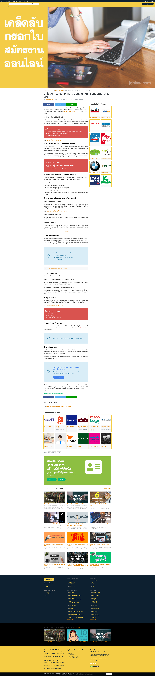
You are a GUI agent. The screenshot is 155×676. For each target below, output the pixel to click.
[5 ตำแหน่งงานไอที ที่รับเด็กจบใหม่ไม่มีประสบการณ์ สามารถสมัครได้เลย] (77, 517)
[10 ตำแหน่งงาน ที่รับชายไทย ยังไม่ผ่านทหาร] (54, 497)
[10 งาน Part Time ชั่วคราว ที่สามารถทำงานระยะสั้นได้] (77, 537)
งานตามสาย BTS (20, 6)
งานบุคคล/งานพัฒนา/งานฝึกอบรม (76, 616)
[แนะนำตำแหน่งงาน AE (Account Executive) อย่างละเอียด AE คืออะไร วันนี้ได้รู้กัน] (77, 557)
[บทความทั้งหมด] (76, 627)
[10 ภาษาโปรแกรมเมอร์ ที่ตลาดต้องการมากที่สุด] (100, 537)
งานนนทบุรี (94, 602)
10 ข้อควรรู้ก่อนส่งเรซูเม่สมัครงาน (54, 140)
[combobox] (17, 4)
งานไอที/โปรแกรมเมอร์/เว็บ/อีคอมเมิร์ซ (77, 611)
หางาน (2, 1)
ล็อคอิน (144, 4)
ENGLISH (152, 1)
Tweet (60, 104)
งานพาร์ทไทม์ (72, 582)
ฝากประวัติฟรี (59, 377)
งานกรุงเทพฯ (95, 597)
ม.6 (93, 585)
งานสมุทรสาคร (95, 610)
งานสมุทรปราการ (95, 608)
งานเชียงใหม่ (94, 600)
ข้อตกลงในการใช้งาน (73, 656)
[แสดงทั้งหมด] (70, 619)
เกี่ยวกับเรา (71, 652)
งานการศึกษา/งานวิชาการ (74, 598)
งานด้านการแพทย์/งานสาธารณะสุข (76, 617)
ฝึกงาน (70, 588)
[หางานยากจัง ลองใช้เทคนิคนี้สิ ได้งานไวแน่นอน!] (100, 497)
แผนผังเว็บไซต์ (72, 654)
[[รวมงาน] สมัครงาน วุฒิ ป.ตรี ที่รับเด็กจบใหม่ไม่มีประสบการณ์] (100, 557)
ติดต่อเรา (71, 653)
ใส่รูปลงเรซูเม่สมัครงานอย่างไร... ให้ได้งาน (55, 305)
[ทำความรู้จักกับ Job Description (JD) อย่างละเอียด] (54, 557)
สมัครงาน (8, 1)
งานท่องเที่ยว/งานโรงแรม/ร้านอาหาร (76, 614)
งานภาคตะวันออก (95, 614)
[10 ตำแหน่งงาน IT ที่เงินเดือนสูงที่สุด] (77, 497)
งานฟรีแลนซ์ (71, 583)
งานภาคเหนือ (94, 613)
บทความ (48, 588)
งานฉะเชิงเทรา (95, 601)
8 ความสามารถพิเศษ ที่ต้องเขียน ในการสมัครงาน (57, 268)
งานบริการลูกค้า (72, 605)
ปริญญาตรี (94, 581)
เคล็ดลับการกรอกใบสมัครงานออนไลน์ (70, 111)
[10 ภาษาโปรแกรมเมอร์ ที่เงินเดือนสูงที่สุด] (100, 517)
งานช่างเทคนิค (42, 6)
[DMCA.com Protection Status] (94, 666)
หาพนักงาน (48, 594)
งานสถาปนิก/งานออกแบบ (74, 613)
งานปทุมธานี (94, 604)
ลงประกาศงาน (22, 1)
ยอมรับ (109, 673)
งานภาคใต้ (94, 617)
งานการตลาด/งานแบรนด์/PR (75, 595)
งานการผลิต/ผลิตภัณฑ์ (73, 597)
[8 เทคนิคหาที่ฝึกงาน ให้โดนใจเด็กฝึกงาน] (54, 517)
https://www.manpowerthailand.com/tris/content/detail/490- (59, 406)
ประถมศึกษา (94, 588)
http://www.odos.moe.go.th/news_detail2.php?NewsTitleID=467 (60, 404)
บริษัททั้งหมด (108, 413)
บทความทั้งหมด (107, 488)
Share (49, 104)
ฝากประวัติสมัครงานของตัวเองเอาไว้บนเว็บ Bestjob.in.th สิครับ (66, 368)
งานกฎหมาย (71, 592)
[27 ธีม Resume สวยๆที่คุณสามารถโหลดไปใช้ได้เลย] (54, 537)
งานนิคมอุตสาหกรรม (96, 592)
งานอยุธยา (94, 605)
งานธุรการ (71, 604)
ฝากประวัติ (15, 1)
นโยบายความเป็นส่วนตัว (74, 657)
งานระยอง (94, 607)
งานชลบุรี (94, 598)
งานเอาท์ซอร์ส (72, 586)
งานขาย (35, 6)
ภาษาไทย (147, 1)
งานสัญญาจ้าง (72, 585)
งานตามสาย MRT (29, 6)
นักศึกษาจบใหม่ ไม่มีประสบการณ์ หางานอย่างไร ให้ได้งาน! (58, 232)
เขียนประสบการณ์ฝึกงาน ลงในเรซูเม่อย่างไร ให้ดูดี (57, 211)
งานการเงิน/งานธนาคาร (74, 602)
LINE (72, 104)
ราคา (28, 1)
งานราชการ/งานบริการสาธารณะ (75, 607)
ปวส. (93, 582)
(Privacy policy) (87, 673)
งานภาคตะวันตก (95, 616)
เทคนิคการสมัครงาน (48, 505)
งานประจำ (71, 581)
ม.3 (93, 586)
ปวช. (93, 583)
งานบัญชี (14, 6)
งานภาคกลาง (95, 611)
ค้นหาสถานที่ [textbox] (32, 3)
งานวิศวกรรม (72, 608)
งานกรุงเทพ (8, 6)
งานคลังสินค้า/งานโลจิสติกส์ (75, 600)
